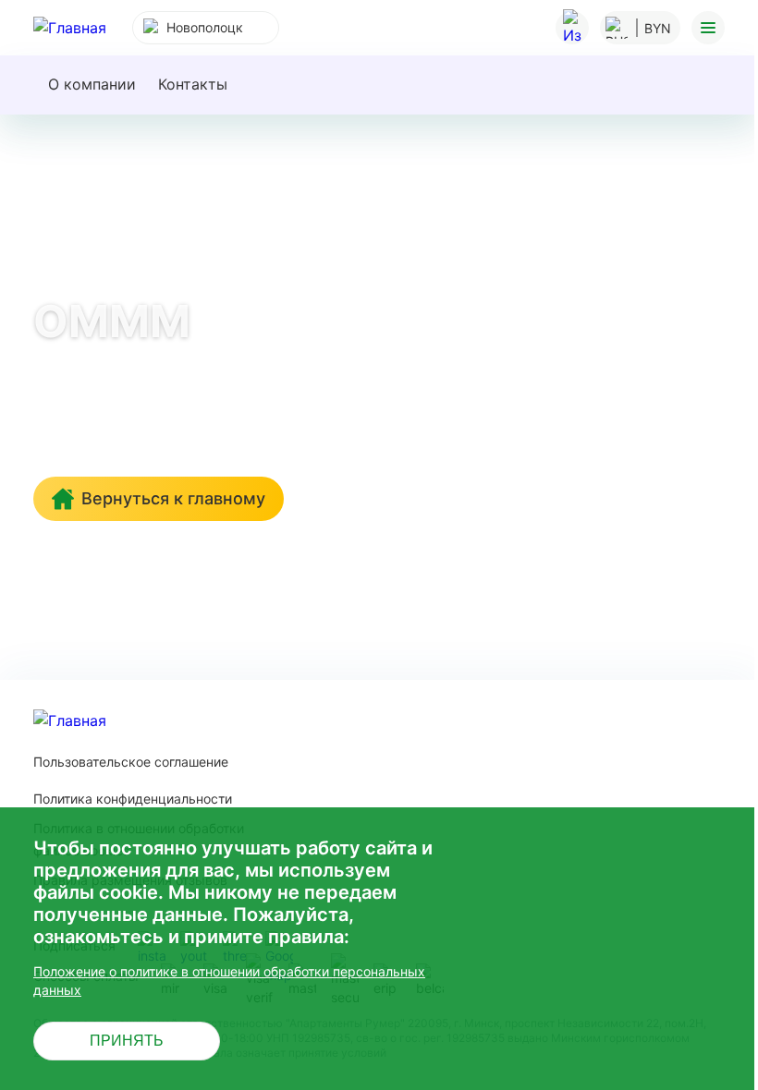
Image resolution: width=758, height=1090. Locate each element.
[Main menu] (708, 27)
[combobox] (205, 27)
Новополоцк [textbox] (204, 27)
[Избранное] (572, 27)
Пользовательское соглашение (130, 761)
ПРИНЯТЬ (127, 1040)
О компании (92, 84)
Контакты (192, 84)
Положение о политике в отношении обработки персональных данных (229, 980)
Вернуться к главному (173, 498)
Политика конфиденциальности (132, 798)
